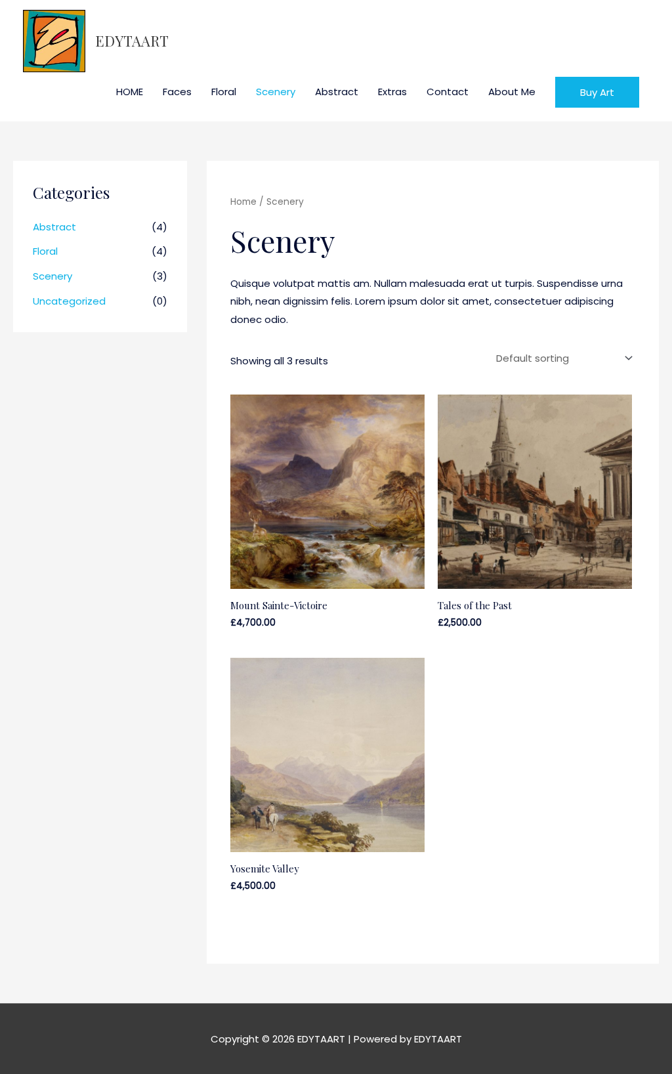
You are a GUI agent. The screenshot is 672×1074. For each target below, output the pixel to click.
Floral (223, 91)
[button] (597, 92)
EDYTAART (132, 41)
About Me (512, 91)
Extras (392, 91)
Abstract (336, 91)
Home (243, 202)
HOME (129, 91)
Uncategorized (69, 301)
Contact (448, 91)
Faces (177, 91)
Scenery (275, 91)
